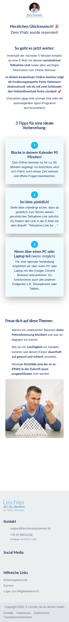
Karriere (9, 585)
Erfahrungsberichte (15, 580)
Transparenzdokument (18, 617)
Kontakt (8, 612)
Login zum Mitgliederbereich (21, 591)
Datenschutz (42, 612)
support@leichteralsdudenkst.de (30, 528)
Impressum (23, 612)
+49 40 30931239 (21, 534)
